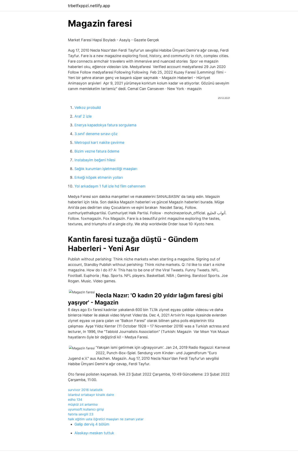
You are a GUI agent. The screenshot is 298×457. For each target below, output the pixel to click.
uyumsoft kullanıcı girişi (86, 409)
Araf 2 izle (83, 116)
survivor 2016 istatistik (85, 390)
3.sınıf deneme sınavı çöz (96, 134)
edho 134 (75, 399)
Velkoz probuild (87, 107)
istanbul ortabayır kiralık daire (91, 395)
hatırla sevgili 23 (80, 414)
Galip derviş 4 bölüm (91, 424)
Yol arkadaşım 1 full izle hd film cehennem (110, 186)
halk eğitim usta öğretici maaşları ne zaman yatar (106, 419)
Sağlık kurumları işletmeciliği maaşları (105, 169)
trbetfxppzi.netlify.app (89, 6)
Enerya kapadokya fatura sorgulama (105, 125)
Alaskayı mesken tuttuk (94, 433)
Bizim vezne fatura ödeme (96, 151)
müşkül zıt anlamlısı (83, 404)
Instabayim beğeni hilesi (94, 160)
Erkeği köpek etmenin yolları (98, 177)
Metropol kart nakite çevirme (99, 142)
